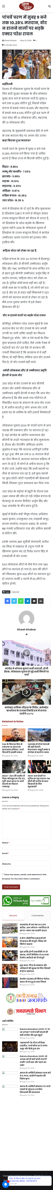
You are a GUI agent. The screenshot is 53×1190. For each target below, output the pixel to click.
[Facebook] (7, 601)
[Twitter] (14, 601)
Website (6, 864)
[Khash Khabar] (26, 6)
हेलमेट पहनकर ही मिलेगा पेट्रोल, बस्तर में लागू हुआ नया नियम (35, 980)
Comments (38, 915)
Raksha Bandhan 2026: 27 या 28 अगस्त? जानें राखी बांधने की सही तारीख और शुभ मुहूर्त (35, 1032)
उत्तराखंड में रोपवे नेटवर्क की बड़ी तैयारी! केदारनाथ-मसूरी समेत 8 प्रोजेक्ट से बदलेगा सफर (39, 748)
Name (6, 842)
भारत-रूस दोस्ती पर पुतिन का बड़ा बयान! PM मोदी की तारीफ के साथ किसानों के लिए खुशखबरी (39, 781)
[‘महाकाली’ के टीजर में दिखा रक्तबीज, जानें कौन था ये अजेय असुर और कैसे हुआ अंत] (10, 1046)
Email (5, 853)
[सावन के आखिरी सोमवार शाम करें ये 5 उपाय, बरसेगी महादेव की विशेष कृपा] (10, 1076)
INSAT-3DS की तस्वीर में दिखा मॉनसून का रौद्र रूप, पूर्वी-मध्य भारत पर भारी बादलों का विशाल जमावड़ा (13, 781)
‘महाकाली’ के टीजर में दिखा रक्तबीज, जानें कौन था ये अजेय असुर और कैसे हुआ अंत (33, 1045)
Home (6, 1180)
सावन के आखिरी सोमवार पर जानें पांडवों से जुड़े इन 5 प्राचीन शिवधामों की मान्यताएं (35, 1089)
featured (15, 592)
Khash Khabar (10, 40)
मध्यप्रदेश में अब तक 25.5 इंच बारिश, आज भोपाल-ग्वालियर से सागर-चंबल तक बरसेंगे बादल (34, 927)
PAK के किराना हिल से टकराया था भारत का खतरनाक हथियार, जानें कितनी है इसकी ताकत (13, 748)
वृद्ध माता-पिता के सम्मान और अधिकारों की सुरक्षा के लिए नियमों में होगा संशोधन (35, 968)
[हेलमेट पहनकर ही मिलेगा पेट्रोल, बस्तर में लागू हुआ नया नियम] (10, 982)
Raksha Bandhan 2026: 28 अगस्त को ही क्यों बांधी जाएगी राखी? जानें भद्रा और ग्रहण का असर (33, 1061)
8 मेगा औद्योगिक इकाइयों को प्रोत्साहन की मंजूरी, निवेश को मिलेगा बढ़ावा (33, 941)
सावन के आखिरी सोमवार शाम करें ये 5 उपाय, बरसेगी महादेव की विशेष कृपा (35, 1075)
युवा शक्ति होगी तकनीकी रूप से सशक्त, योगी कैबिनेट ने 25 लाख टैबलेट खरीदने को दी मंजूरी (34, 954)
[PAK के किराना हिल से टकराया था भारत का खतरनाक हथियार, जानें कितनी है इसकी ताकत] (13, 735)
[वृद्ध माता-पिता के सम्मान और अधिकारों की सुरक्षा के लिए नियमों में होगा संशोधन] (10, 969)
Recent (13, 915)
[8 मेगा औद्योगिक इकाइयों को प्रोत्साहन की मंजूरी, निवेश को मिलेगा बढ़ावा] (10, 942)
